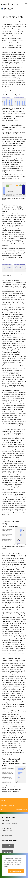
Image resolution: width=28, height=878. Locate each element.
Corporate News (8, 845)
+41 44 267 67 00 (6, 828)
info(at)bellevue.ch (7, 830)
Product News (7, 852)
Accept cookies (15, 871)
